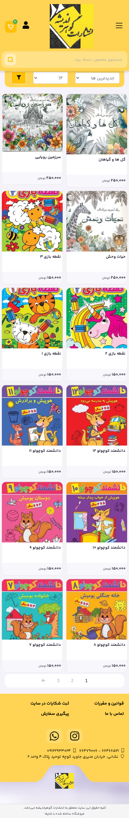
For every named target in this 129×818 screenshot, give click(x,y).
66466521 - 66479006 (99, 751)
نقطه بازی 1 (51, 354)
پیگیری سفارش (55, 714)
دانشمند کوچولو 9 (45, 548)
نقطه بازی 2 (115, 354)
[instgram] (74, 736)
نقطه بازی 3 (50, 257)
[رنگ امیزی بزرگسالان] (96, 124)
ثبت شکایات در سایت (49, 703)
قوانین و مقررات (109, 703)
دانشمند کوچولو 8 (110, 645)
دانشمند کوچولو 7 (45, 645)
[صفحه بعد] (43, 680)
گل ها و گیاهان (112, 160)
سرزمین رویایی (48, 157)
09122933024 (59, 751)
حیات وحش (116, 257)
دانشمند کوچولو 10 (109, 548)
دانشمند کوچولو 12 (109, 451)
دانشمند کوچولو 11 (45, 451)
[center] (10, 59)
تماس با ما (114, 714)
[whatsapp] (54, 736)
